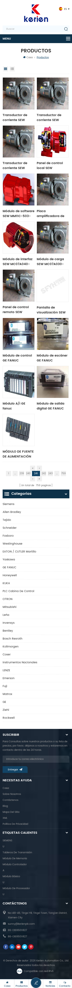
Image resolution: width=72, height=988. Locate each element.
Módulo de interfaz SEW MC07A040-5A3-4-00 (18, 261)
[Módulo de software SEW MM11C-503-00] (19, 189)
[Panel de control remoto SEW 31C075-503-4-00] (19, 285)
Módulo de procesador (16, 888)
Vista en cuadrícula (5, 69)
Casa (29, 57)
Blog (5, 806)
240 (28, 473)
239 (22, 473)
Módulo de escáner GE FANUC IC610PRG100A (52, 357)
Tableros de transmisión (17, 852)
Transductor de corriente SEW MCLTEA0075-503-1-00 (18, 117)
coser (7, 654)
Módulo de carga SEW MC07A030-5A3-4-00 (50, 261)
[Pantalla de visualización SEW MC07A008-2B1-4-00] (53, 285)
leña (6, 615)
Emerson (9, 678)
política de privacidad (15, 824)
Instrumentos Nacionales (20, 662)
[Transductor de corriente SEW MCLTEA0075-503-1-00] (19, 93)
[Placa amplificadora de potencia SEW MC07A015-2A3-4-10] (53, 189)
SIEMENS (7, 840)
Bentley (8, 630)
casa (6, 788)
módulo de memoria (15, 858)
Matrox (7, 694)
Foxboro (8, 535)
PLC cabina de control (18, 591)
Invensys (9, 623)
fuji (5, 686)
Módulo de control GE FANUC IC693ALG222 (17, 357)
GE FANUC (9, 567)
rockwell (9, 718)
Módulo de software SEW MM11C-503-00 (18, 213)
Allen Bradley (12, 512)
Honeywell (10, 575)
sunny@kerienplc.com (21, 924)
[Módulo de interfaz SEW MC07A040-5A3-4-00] (19, 237)
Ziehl (6, 710)
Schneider (10, 528)
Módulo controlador (15, 864)
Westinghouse (12, 543)
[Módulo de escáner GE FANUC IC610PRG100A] (53, 334)
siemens (8, 504)
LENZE (6, 670)
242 (44, 473)
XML (5, 818)
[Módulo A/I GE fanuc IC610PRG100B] (19, 382)
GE (4, 702)
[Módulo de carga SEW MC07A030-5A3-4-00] (53, 237)
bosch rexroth (12, 638)
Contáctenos (10, 800)
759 (63, 473)
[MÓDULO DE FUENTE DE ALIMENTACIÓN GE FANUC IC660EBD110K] (19, 430)
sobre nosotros (12, 794)
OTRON (7, 599)
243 (50, 473)
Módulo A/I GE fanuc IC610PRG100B (14, 405)
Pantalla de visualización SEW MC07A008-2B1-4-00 (52, 309)
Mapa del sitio (11, 812)
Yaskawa (9, 559)
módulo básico (11, 876)
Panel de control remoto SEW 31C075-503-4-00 (17, 309)
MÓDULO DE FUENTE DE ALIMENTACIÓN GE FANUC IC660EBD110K (18, 453)
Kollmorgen (11, 646)
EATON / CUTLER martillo (19, 551)
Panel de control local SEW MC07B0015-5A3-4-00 (51, 165)
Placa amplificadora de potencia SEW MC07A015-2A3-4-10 (52, 213)
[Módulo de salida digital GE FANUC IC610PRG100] (53, 382)
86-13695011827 (17, 930)
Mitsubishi (9, 607)
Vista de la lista (12, 69)
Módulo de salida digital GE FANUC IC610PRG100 (50, 405)
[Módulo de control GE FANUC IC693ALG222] (19, 334)
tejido (7, 520)
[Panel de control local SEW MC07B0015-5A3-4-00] (53, 141)
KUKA (6, 583)
